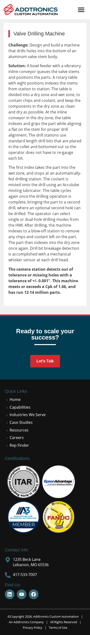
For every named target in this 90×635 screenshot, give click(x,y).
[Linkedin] (9, 594)
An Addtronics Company (26, 622)
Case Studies (21, 422)
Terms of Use (58, 627)
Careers (17, 437)
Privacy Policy (32, 627)
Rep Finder (19, 445)
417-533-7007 (25, 574)
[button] (81, 9)
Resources (19, 430)
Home (15, 399)
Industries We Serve (28, 414)
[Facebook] (33, 594)
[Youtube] (21, 594)
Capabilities (20, 407)
